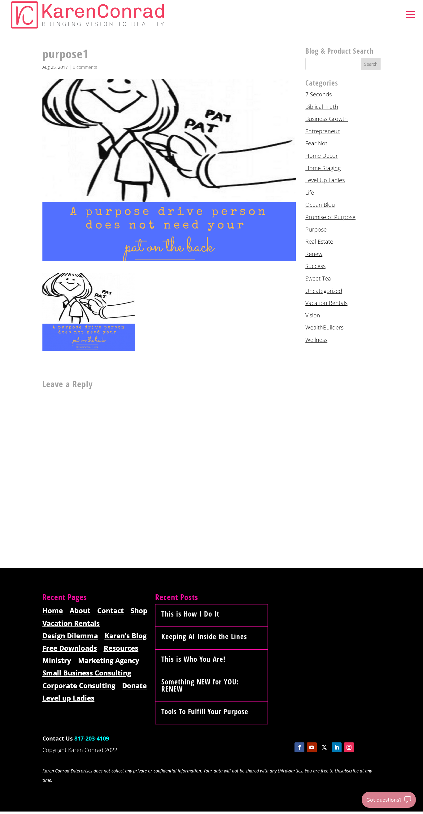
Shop (139, 611)
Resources (121, 648)
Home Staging (323, 168)
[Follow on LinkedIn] (337, 747)
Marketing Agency (108, 661)
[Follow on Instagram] (349, 747)
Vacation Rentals (326, 303)
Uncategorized (323, 290)
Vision (312, 315)
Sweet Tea (318, 278)
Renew (313, 254)
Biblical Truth (321, 106)
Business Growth (326, 118)
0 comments (85, 67)
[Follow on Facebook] (299, 747)
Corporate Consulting (78, 686)
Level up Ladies (68, 698)
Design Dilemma (70, 636)
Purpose (316, 229)
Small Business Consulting (86, 673)
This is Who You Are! (193, 659)
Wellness (316, 339)
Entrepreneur (322, 131)
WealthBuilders (324, 327)
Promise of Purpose (330, 217)
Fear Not (316, 143)
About (80, 611)
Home (52, 611)
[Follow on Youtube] (312, 747)
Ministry (56, 661)
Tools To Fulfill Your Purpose (204, 711)
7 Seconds (318, 94)
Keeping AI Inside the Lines (204, 636)
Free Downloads (69, 648)
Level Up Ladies (325, 180)
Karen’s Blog (125, 636)
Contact (110, 611)
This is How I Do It (190, 614)
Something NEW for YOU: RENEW (200, 685)
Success (315, 266)
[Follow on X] (324, 747)
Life (309, 192)
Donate (134, 686)
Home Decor (321, 155)
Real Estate (319, 241)
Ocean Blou (320, 204)
